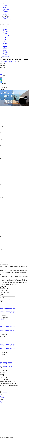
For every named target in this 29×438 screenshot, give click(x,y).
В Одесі (4, 10)
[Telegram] (14, 79)
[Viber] (14, 77)
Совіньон (4, 50)
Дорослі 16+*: (2, 297)
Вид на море (5, 26)
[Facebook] (14, 81)
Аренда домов (5, 30)
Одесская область (5, 37)
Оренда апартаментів (6, 14)
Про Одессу (4, 39)
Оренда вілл (4, 13)
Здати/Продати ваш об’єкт (5, 56)
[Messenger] (14, 82)
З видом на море (5, 4)
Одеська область (5, 47)
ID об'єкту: (1, 294)
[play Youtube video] (14, 98)
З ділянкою (4, 6)
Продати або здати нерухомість (7, 19)
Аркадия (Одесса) (5, 36)
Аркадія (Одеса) (5, 48)
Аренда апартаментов (6, 31)
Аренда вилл (5, 32)
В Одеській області (5, 11)
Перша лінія (4, 45)
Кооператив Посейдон (6, 35)
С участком (4, 28)
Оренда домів (5, 51)
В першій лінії (5, 5)
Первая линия (5, 27)
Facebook (1, 74)
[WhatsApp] (14, 80)
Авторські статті (5, 17)
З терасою (4, 7)
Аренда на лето (5, 33)
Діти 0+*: (1, 298)
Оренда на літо (5, 15)
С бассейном (5, 29)
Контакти (4, 18)
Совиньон (4, 34)
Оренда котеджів (5, 53)
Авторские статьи (5, 40)
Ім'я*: (1, 295)
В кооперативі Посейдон (6, 9)
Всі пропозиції (5, 43)
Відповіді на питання (4, 55)
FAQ (4, 41)
